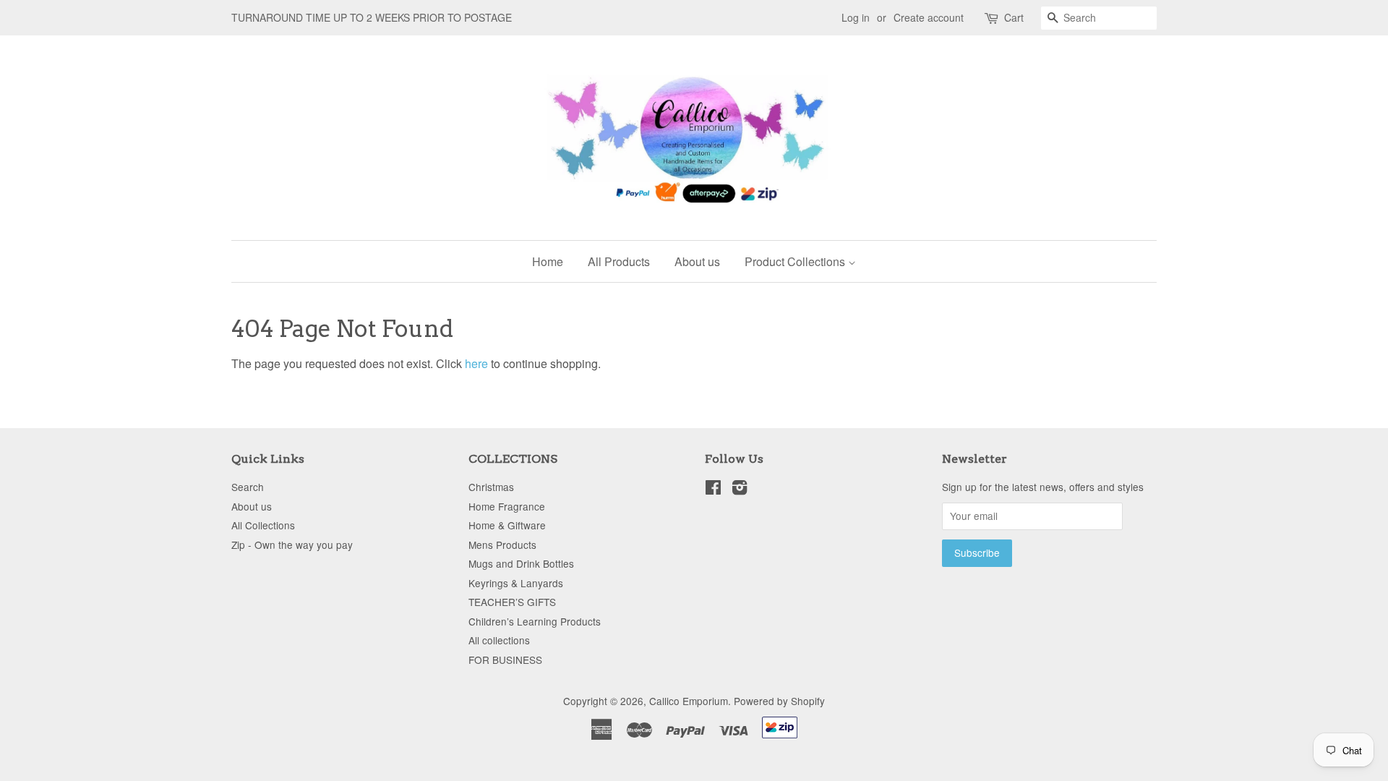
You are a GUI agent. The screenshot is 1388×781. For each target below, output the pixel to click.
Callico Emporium (688, 700)
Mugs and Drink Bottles (521, 563)
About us (697, 261)
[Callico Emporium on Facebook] (713, 489)
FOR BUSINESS (505, 659)
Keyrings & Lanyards (515, 583)
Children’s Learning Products (534, 621)
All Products (619, 261)
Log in (855, 17)
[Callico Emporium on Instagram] (739, 489)
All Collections (263, 525)
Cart (1014, 17)
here (476, 363)
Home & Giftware (507, 525)
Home (547, 261)
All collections (499, 640)
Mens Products (502, 544)
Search (247, 486)
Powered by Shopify (779, 700)
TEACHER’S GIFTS (512, 601)
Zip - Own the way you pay (292, 544)
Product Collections (796, 261)
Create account (929, 17)
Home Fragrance (506, 506)
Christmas (491, 486)
